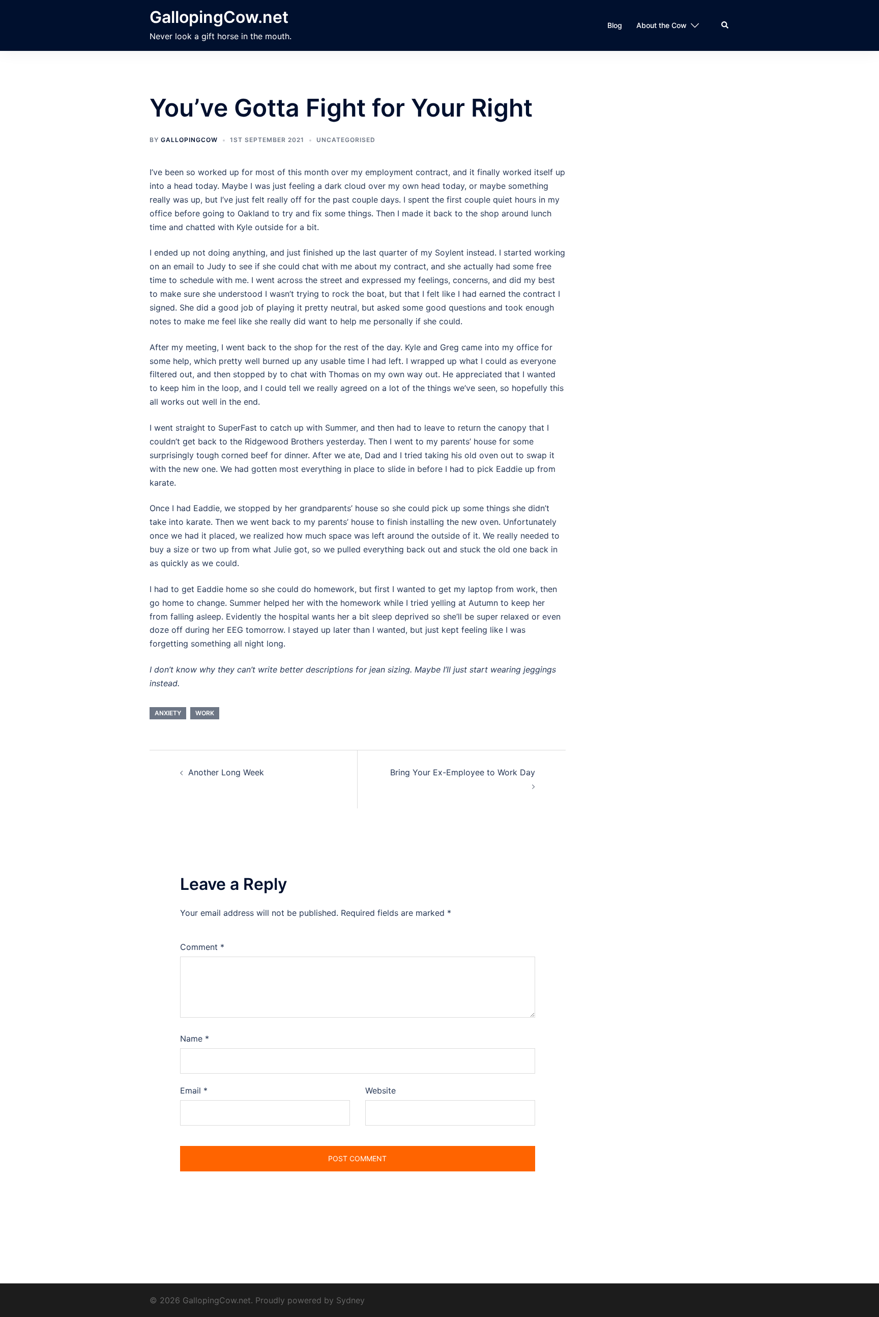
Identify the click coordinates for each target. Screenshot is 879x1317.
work (204, 713)
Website (380, 1090)
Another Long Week (226, 772)
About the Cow (661, 25)
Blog (614, 25)
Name (194, 1038)
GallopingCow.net (219, 17)
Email (194, 1090)
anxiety (168, 713)
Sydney (350, 1300)
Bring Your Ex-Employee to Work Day (462, 772)
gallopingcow (189, 140)
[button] (725, 25)
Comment (202, 947)
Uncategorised (345, 140)
